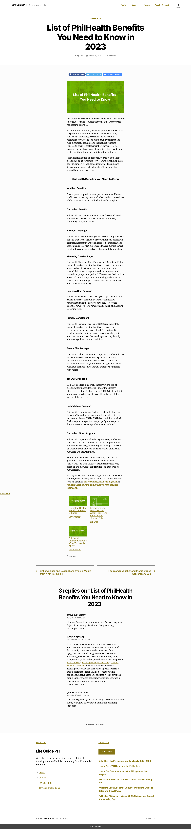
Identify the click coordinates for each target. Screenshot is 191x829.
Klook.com (5, 493)
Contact (165, 5)
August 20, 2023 (95, 56)
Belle (81, 56)
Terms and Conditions (49, 788)
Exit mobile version (95, 827)
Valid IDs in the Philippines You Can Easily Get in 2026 (124, 761)
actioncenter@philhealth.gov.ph (100, 481)
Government (95, 19)
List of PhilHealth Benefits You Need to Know (77, 510)
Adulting (124, 5)
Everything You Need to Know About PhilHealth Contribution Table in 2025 (98, 513)
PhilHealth (73, 556)
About (157, 5)
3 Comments (111, 56)
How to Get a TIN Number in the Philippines (119, 766)
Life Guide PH (19, 5)
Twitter (95, 74)
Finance (147, 5)
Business (135, 5)
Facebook (77, 74)
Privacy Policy (45, 783)
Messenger (113, 74)
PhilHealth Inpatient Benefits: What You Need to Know (78, 542)
